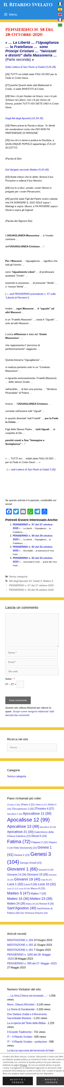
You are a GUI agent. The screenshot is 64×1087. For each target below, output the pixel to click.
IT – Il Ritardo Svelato (19, 1036)
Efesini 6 (39, 836)
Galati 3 (37, 581)
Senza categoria (18, 576)
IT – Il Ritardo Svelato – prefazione (27, 1041)
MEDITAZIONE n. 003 (20, 940)
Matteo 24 (16, 903)
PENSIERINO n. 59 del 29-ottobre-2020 (31, 589)
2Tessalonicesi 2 (23, 809)
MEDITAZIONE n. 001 (20, 949)
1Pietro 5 (41, 805)
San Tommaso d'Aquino (34, 913)
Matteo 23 (41, 898)
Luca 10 (47, 884)
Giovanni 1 (22, 869)
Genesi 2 (22, 855)
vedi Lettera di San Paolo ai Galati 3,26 (33, 469)
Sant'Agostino (21, 908)
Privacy (23, 1065)
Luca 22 (24, 889)
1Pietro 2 (27, 804)
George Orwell (31, 862)
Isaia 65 (46, 880)
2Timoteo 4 (44, 808)
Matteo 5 (48, 581)
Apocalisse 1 (14, 814)
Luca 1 (15, 884)
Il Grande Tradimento (19, 1031)
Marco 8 (38, 888)
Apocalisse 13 (23, 826)
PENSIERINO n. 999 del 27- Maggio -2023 (32, 963)
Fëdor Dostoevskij (25, 847)
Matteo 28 (32, 904)
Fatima (19, 841)
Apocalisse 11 (37, 813)
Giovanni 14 (16, 874)
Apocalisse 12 (28, 820)
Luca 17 (12, 889)
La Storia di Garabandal (20, 1009)
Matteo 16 (18, 898)
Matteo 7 (38, 893)
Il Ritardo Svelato (28, 5)
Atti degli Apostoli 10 (20, 581)
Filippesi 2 (39, 842)
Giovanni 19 (27, 879)
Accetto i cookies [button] (17, 1081)
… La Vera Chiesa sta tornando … (27, 995)
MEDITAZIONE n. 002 (20, 944)
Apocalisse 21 (20, 832)
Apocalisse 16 (48, 827)
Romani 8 (46, 903)
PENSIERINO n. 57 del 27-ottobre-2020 (31, 585)
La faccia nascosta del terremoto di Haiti (30, 1050)
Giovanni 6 (45, 870)
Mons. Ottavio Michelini (20, 1004)
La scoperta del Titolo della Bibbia (26, 1023)
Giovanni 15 (37, 874)
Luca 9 (30, 884)
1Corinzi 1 (13, 805)
